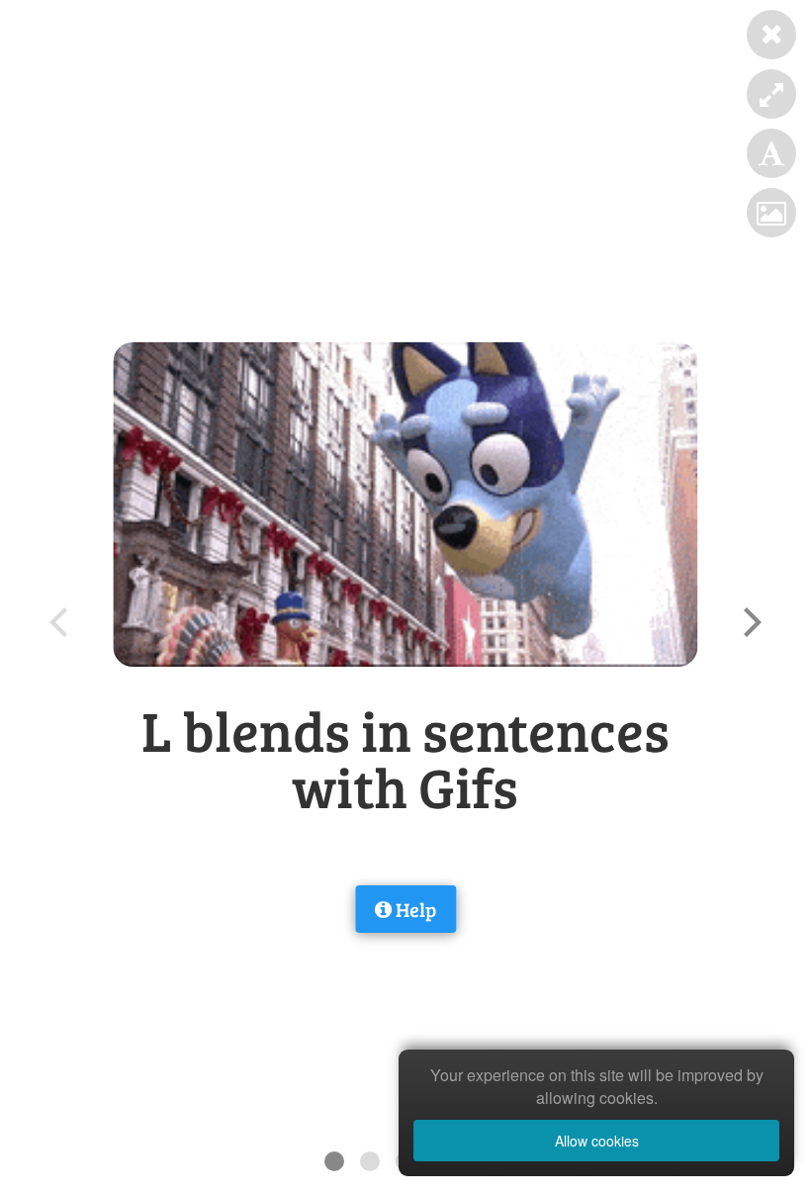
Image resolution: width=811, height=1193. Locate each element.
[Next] (749, 622)
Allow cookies (597, 1140)
